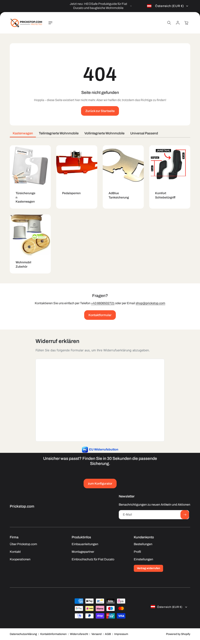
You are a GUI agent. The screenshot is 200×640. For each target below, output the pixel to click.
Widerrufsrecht (79, 634)
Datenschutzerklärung (23, 634)
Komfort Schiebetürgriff (165, 195)
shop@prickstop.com (150, 303)
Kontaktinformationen (53, 634)
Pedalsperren (71, 193)
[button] (50, 23)
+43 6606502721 (102, 303)
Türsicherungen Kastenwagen (25, 197)
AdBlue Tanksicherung (119, 195)
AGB (108, 634)
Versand (96, 634)
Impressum (121, 634)
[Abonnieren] (184, 514)
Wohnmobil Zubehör (23, 264)
